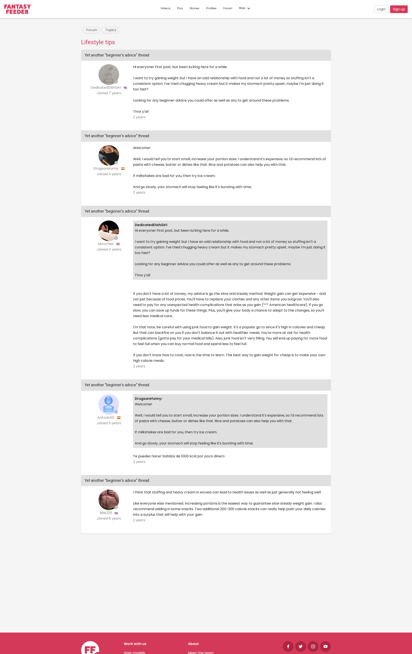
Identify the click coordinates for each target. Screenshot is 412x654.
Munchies (106, 243)
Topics (110, 29)
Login (381, 9)
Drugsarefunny (106, 168)
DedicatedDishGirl (106, 87)
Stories (194, 8)
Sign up (399, 9)
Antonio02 (106, 417)
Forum (227, 8)
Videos (165, 8)
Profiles (211, 8)
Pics (180, 8)
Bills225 (106, 512)
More (242, 8)
